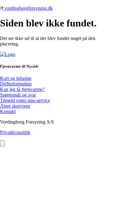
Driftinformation (16, 83)
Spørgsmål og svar (18, 94)
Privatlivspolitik (15, 132)
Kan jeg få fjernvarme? (22, 89)
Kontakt (8, 111)
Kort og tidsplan (15, 78)
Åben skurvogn (15, 105)
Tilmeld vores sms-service (25, 100)
